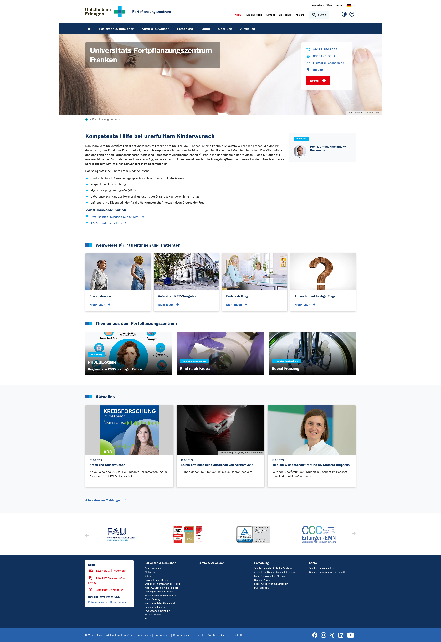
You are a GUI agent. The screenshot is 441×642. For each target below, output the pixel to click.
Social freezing (152, 599)
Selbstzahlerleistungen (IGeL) (160, 595)
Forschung (261, 563)
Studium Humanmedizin (321, 568)
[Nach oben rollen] (434, 635)
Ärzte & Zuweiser (211, 563)
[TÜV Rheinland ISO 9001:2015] (253, 534)
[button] (353, 534)
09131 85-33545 (325, 56)
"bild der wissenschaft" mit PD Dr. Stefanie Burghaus (311, 465)
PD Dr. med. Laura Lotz (106, 223)
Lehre (313, 563)
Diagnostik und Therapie (157, 580)
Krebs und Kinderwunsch (107, 465)
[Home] (89, 28)
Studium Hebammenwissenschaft (327, 572)
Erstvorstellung (237, 296)
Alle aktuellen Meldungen (103, 500)
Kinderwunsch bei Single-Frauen (162, 587)
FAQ (146, 618)
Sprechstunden (100, 296)
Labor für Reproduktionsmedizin (271, 583)
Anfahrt (318, 69)
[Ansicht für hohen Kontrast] (344, 15)
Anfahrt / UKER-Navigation (177, 296)
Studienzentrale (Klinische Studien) (273, 568)
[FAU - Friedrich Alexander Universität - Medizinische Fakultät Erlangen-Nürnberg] (122, 534)
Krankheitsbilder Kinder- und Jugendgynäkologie (160, 605)
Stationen (150, 572)
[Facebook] (314, 635)
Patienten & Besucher (160, 563)
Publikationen (261, 587)
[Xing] (332, 635)
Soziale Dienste (153, 614)
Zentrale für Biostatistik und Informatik (274, 572)
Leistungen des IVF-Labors (159, 591)
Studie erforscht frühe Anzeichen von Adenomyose (217, 465)
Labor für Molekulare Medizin (269, 576)
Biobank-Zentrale (263, 580)
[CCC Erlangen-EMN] (319, 534)
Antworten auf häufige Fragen (316, 296)
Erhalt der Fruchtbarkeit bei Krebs (162, 583)
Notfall (314, 80)
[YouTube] (350, 635)
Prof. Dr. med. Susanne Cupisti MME (115, 217)
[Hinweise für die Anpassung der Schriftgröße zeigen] (351, 15)
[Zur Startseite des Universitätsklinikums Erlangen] (105, 11)
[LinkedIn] (340, 635)
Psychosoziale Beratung (157, 610)
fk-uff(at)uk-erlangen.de (328, 63)
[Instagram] (323, 635)
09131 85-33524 (325, 49)
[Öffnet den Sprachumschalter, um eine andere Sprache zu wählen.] (349, 6)
